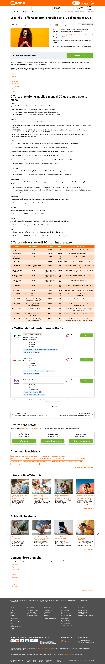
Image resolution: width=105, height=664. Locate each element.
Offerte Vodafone (65, 610)
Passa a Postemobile (49, 613)
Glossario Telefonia (82, 612)
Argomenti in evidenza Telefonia (85, 615)
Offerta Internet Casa (32, 613)
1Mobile (14, 76)
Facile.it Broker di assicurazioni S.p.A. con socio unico (45, 648)
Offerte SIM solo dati (49, 617)
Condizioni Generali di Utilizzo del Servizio (16, 661)
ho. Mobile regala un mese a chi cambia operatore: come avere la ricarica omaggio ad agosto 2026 (85, 497)
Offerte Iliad (64, 617)
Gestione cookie (41, 661)
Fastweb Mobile (16, 569)
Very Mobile (15, 84)
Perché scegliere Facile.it (16, 626)
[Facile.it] (17, 4)
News (66, 11)
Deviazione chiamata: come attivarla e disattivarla (83, 538)
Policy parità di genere (49, 661)
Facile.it (13, 11)
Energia (68, 8)
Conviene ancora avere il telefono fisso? (19, 537)
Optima (14, 89)
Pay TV (12, 620)
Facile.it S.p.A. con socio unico (69, 654)
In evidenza (70, 11)
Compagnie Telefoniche (66, 625)
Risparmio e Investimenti (58, 8)
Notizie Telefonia (82, 613)
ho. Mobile (15, 582)
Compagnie (82, 11)
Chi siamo (12, 625)
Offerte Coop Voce (65, 623)
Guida (59, 11)
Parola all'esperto (90, 11)
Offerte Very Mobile (65, 620)
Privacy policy (28, 661)
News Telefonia (33, 11)
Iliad (13, 579)
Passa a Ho (46, 615)
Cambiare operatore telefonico (85, 617)
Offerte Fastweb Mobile (66, 613)
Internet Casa (81, 434)
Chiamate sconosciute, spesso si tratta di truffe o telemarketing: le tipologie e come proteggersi (41, 539)
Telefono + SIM (52, 434)
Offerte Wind (64, 612)
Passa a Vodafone (48, 610)
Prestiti (36, 8)
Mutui (26, 8)
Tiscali (14, 91)
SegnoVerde (15, 572)
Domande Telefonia (82, 610)
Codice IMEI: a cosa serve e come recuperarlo (63, 537)
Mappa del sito (13, 629)
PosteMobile (16, 86)
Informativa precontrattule (58, 661)
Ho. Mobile (15, 81)
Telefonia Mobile (22, 11)
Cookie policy (34, 661)
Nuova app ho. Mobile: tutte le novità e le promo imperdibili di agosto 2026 (63, 497)
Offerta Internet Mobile (32, 615)
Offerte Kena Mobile (65, 621)
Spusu (14, 74)
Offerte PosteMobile (65, 615)
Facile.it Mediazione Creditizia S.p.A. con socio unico (56, 652)
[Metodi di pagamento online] (24, 640)
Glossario (76, 11)
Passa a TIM (47, 609)
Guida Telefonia (81, 609)
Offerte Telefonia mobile (33, 609)
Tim (13, 567)
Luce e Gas (13, 615)
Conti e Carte (47, 8)
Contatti (12, 628)
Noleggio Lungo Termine (16, 621)
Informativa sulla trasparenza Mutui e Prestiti (74, 661)
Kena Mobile (15, 577)
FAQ (63, 11)
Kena (13, 79)
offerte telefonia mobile (28, 428)
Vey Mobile (15, 574)
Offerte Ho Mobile (65, 618)
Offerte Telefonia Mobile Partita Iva (35, 617)
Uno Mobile (15, 587)
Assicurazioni (15, 8)
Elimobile (14, 584)
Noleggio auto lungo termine (89, 8)
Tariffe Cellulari (23, 434)
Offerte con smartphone (50, 618)
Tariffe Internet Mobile (32, 610)
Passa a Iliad (47, 612)
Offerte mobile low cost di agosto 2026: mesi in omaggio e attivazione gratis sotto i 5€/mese (19, 497)
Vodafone (15, 564)
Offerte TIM (63, 609)
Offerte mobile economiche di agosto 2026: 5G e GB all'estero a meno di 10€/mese (41, 497)
